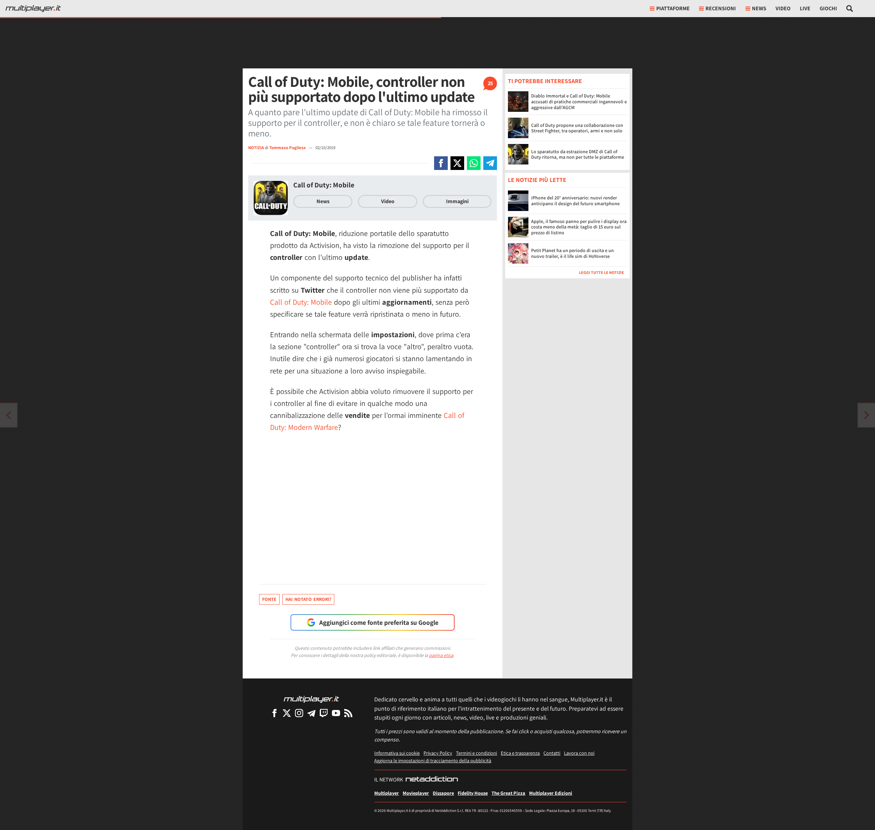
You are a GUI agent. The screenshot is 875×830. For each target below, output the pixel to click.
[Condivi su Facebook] (441, 163)
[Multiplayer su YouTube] (336, 713)
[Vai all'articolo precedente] (866, 415)
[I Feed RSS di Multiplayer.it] (348, 713)
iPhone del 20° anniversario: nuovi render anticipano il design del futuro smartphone (575, 201)
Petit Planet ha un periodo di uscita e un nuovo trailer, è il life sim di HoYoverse (572, 253)
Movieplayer (416, 793)
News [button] (759, 8)
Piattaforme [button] (673, 8)
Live (805, 8)
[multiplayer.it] (311, 698)
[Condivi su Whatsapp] (474, 163)
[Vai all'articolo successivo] (8, 415)
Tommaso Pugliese (288, 147)
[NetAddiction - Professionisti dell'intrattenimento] (432, 780)
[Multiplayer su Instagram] (299, 713)
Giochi (828, 8)
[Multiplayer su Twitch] (324, 713)
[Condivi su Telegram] (490, 163)
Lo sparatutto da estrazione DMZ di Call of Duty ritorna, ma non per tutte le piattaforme (577, 154)
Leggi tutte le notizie (601, 272)
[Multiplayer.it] (33, 8)
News (323, 201)
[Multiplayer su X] (287, 713)
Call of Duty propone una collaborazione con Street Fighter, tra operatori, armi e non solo (577, 128)
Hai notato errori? (308, 599)
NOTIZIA (256, 147)
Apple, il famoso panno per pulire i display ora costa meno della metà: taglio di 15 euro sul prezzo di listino (579, 227)
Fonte (269, 599)
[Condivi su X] (457, 163)
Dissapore (443, 793)
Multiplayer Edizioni (550, 793)
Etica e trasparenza (520, 753)
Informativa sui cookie (397, 753)
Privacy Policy (437, 753)
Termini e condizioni (476, 753)
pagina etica (441, 655)
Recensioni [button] (720, 8)
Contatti (551, 753)
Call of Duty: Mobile (323, 184)
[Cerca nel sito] (850, 8)
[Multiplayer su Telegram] (311, 713)
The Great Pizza (508, 793)
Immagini (457, 201)
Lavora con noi (579, 753)
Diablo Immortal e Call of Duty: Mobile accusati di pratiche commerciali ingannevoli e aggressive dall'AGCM (579, 101)
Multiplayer (386, 793)
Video (783, 8)
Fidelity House (473, 793)
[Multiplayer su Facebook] (274, 713)
